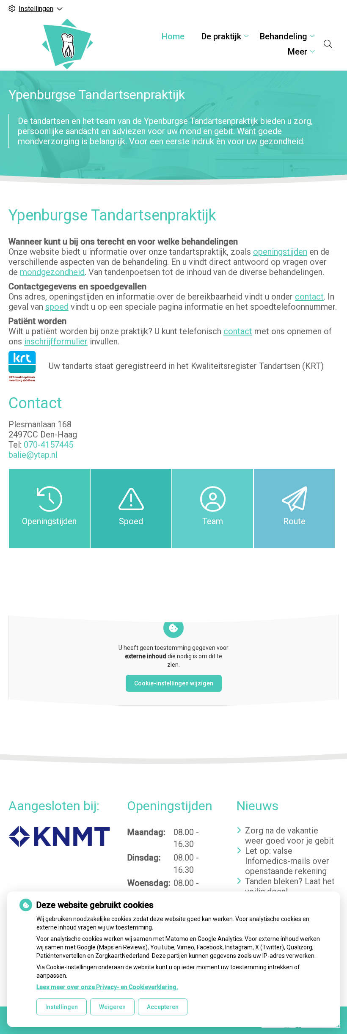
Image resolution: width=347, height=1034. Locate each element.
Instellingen (61, 1007)
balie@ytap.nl (33, 455)
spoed (57, 307)
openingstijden (280, 252)
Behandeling (283, 36)
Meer (297, 52)
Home (173, 36)
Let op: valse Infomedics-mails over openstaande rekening (287, 861)
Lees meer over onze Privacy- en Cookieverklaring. (107, 987)
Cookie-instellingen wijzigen (173, 683)
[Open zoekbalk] (328, 44)
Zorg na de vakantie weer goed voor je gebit (289, 835)
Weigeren (112, 1007)
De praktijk (221, 36)
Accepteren (163, 1007)
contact (309, 297)
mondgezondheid (52, 272)
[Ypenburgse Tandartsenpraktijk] (67, 44)
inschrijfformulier (56, 341)
